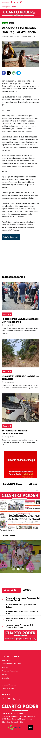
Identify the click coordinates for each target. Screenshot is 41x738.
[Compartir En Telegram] (18, 74)
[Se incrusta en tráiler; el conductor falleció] (20, 407)
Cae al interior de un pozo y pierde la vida (22, 612)
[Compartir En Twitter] (9, 74)
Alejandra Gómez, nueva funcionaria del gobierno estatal (22, 599)
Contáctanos (6, 660)
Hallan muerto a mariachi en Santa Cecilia (20, 619)
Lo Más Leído (10, 590)
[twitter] (17, 2)
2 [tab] (18, 527)
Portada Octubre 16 (7, 530)
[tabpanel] (20, 510)
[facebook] (11, 2)
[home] (18, 13)
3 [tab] (23, 527)
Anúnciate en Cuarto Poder (11, 664)
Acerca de (5, 667)
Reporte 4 (7, 314)
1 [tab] (13, 527)
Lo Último (27, 590)
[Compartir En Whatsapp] (13, 74)
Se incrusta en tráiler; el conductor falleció (15, 432)
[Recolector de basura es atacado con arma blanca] (20, 296)
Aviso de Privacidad (9, 685)
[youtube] (14, 2)
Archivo (4, 674)
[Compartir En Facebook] (4, 74)
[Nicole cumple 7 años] (20, 559)
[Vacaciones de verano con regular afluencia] (20, 54)
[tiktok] (21, 2)
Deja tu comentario (10, 237)
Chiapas (5, 23)
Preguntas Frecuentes (10, 671)
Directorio (5, 678)
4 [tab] (27, 527)
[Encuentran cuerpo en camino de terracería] (20, 353)
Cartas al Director (8, 688)
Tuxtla (11, 23)
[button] (20, 517)
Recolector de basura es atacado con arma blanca (20, 320)
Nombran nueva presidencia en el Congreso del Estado (20, 626)
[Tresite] (14, 727)
